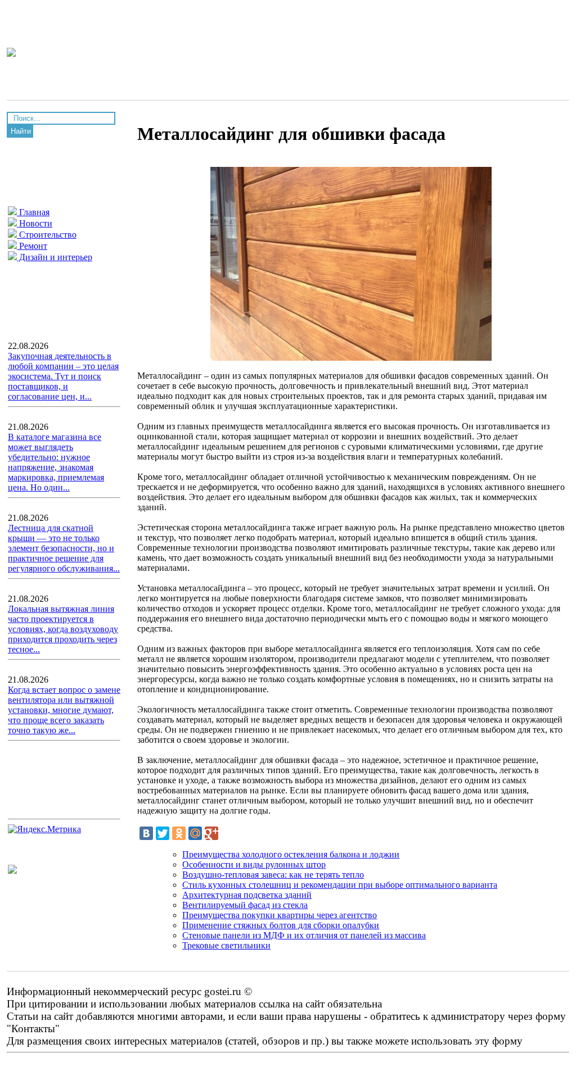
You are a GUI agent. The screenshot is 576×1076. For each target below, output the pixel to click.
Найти (21, 131)
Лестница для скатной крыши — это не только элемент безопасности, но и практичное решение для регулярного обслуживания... (64, 548)
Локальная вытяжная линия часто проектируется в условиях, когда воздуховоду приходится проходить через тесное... (63, 629)
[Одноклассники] (179, 833)
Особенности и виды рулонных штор (254, 864)
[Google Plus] (211, 833)
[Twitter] (162, 833)
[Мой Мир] (195, 833)
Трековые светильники (226, 945)
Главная (33, 212)
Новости (34, 223)
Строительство (46, 234)
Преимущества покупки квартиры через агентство (279, 915)
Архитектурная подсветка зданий (247, 895)
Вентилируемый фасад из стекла (245, 905)
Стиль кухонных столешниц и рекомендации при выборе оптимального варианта (339, 884)
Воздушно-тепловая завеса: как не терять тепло (273, 874)
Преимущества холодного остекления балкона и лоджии (290, 854)
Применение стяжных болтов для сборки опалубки (280, 925)
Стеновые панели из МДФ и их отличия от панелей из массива (304, 935)
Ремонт (32, 246)
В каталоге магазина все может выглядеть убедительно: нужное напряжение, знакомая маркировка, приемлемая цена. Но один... (56, 462)
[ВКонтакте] (146, 833)
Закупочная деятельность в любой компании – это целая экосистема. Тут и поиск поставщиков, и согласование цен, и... (63, 376)
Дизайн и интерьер (54, 257)
